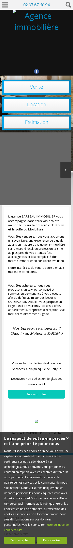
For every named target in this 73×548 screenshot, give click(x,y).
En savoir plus (37, 394)
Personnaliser (52, 540)
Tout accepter (19, 540)
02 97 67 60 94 (36, 4)
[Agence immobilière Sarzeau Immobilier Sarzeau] (36, 60)
